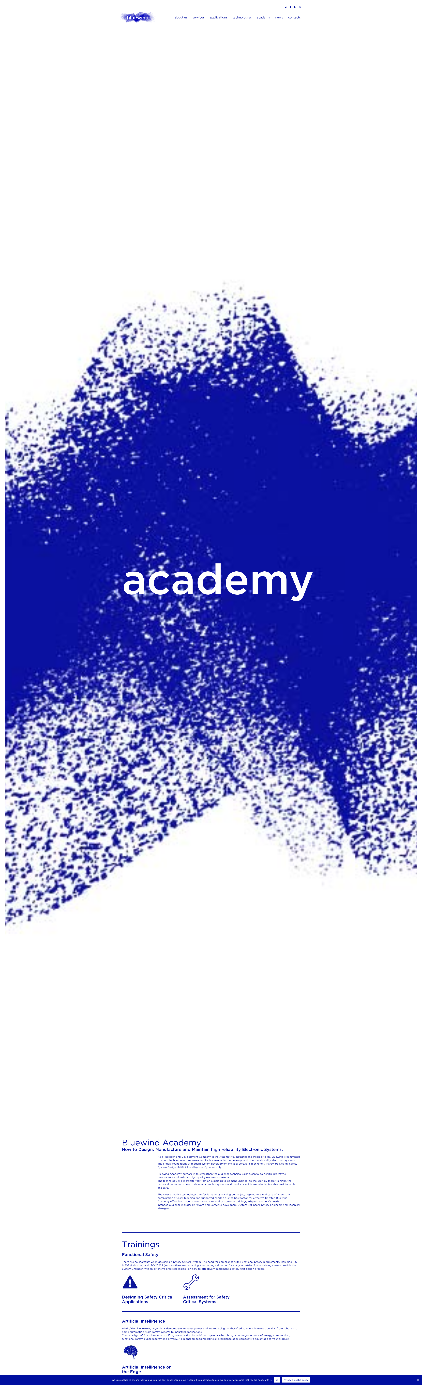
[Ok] (418, 1380)
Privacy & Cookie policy (296, 1380)
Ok (276, 1380)
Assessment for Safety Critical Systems (206, 1299)
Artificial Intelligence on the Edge (147, 1369)
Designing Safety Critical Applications (147, 1299)
